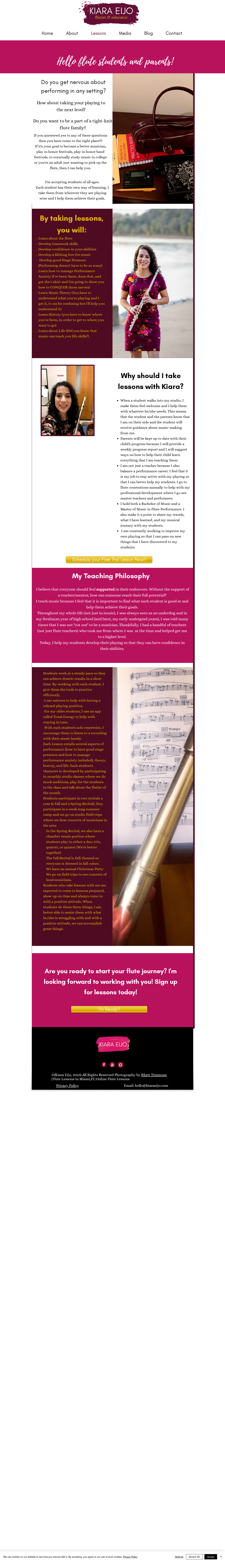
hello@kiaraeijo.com (151, 1085)
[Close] (221, 1556)
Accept (210, 1556)
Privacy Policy (130, 1556)
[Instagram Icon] (120, 1064)
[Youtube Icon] (112, 1064)
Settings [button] (179, 1556)
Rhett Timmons (154, 1075)
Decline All (194, 1556)
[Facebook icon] (104, 1064)
